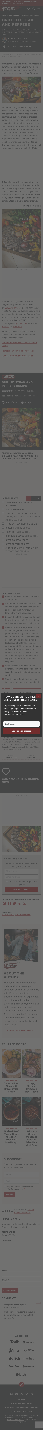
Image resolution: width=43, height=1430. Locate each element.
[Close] (38, 696)
